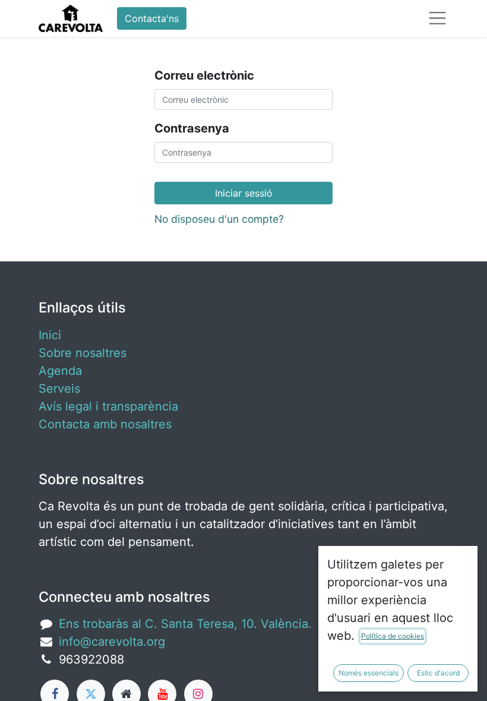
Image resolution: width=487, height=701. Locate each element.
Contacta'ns (152, 18)
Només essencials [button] (369, 672)
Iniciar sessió (244, 193)
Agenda (60, 371)
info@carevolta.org (112, 641)
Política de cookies (392, 635)
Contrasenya (191, 128)
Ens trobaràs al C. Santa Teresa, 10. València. (185, 624)
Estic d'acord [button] (438, 672)
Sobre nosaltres (83, 353)
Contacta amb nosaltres (105, 424)
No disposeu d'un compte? (219, 219)
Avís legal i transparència (108, 406)
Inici (50, 335)
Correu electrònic (204, 75)
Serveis (59, 388)
